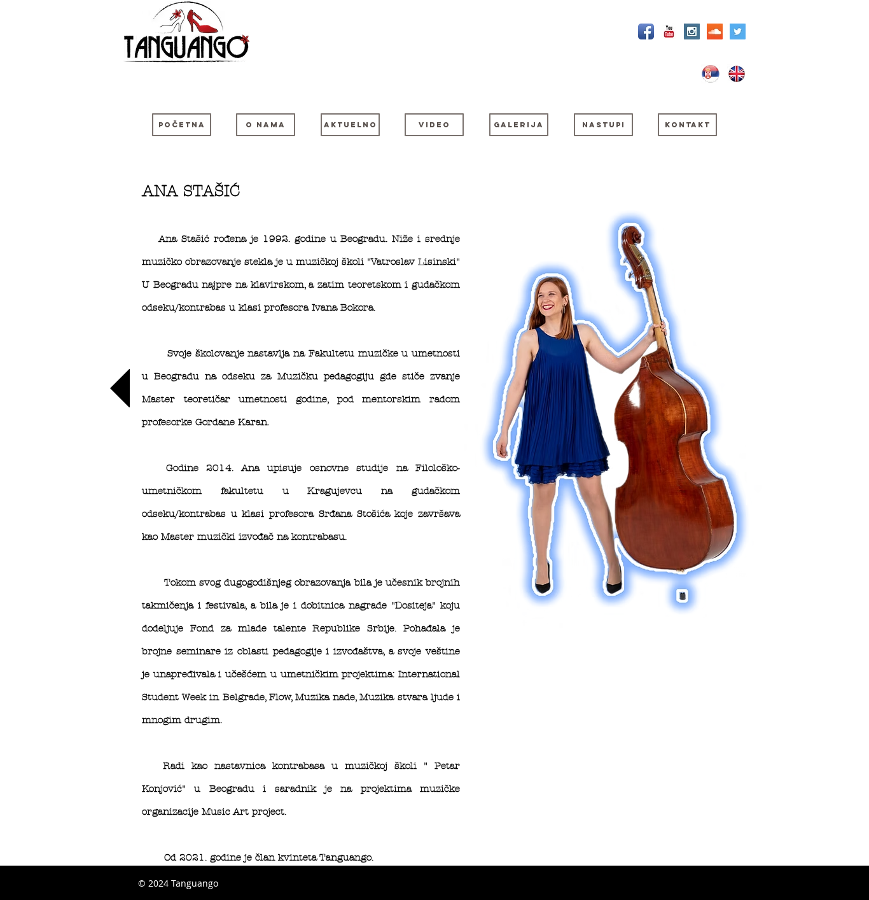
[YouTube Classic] (669, 31)
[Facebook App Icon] (646, 31)
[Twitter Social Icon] (738, 31)
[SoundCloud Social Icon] (715, 31)
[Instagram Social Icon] (692, 31)
